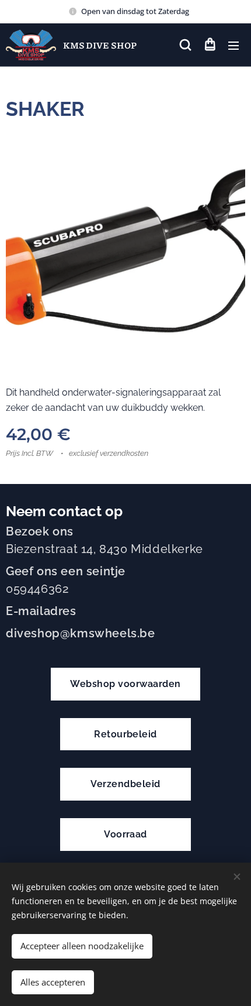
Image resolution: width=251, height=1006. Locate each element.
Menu (233, 45)
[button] (185, 45)
